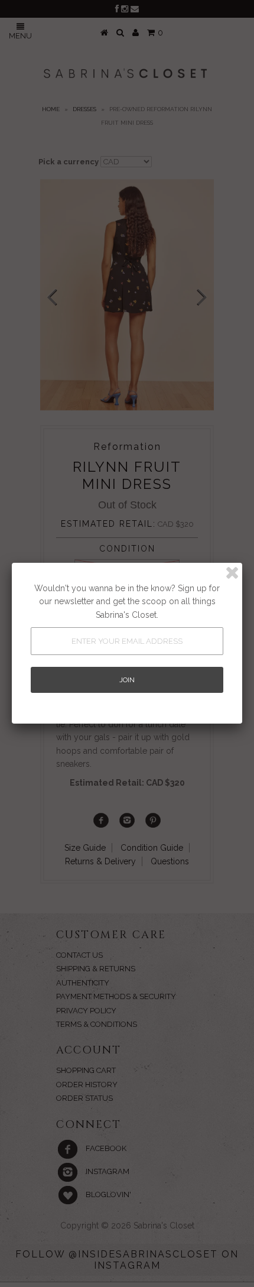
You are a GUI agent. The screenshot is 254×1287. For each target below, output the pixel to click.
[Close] (232, 573)
